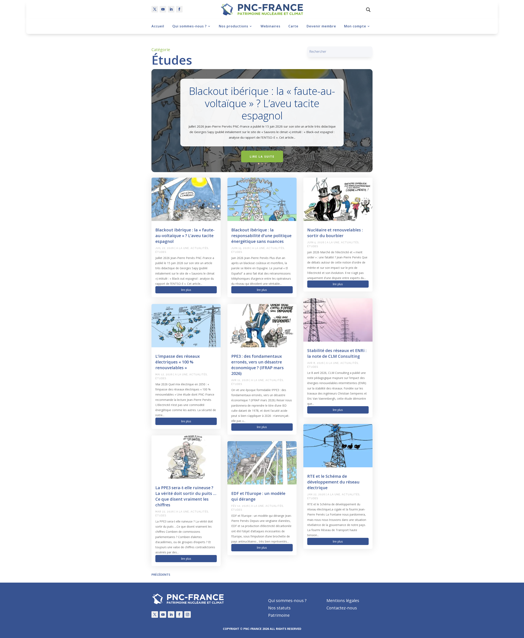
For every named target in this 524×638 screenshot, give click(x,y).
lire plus (186, 290)
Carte (293, 26)
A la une (182, 248)
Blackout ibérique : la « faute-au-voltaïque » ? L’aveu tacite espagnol (262, 103)
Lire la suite (262, 156)
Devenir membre (321, 26)
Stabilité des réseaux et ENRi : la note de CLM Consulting (337, 353)
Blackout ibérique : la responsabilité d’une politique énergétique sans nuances (261, 235)
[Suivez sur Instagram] (187, 614)
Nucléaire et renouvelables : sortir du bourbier (335, 232)
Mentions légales (342, 600)
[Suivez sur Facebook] (179, 9)
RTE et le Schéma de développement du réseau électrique (333, 481)
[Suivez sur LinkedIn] (171, 9)
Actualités (199, 248)
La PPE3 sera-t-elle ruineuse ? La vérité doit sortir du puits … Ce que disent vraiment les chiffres (185, 496)
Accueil (157, 26)
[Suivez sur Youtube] (163, 9)
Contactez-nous (341, 608)
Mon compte (355, 26)
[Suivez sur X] (154, 9)
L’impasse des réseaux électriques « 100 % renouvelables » (177, 361)
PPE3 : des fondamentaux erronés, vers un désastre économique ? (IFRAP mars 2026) (257, 364)
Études (160, 252)
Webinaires (270, 26)
